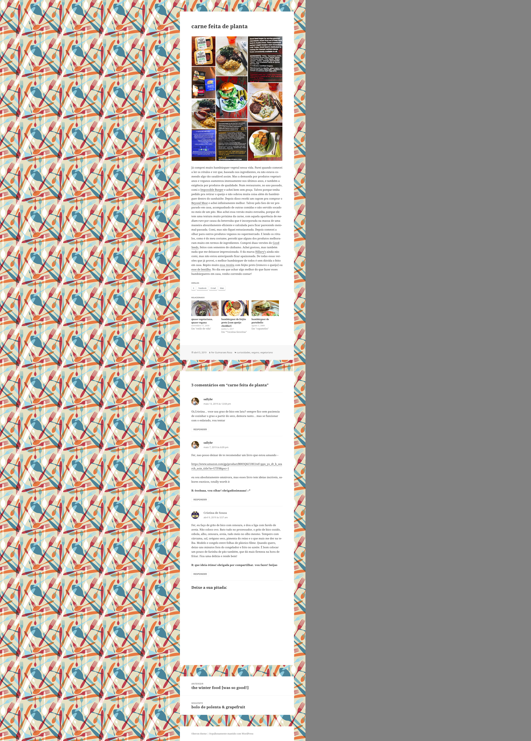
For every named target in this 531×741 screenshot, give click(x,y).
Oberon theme (199, 733)
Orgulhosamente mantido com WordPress (231, 733)
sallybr (208, 399)
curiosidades (243, 352)
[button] (203, 51)
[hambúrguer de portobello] (265, 308)
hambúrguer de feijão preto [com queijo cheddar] (233, 322)
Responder (200, 429)
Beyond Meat (199, 203)
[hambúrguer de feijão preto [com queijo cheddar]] (235, 308)
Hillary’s (260, 252)
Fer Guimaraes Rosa (221, 352)
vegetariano (266, 352)
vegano (255, 352)
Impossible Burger (211, 190)
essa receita (227, 265)
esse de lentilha (201, 269)
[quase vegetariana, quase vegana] (205, 308)
